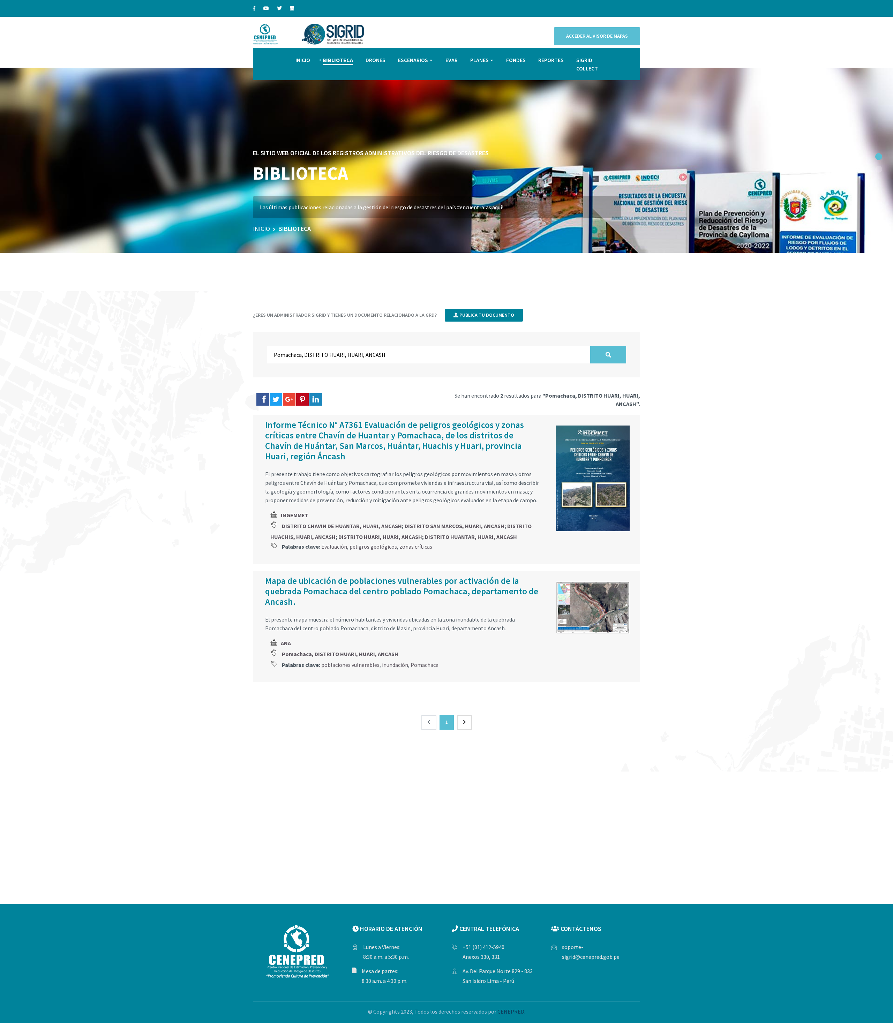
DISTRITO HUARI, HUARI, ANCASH (380, 536)
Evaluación (334, 546)
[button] (879, 156)
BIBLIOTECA (338, 60)
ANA (286, 643)
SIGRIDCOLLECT (587, 64)
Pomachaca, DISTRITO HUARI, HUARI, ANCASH (340, 653)
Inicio (261, 229)
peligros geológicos (373, 546)
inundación (395, 664)
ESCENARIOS (413, 60)
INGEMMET (294, 515)
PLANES (479, 60)
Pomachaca (424, 664)
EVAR (451, 60)
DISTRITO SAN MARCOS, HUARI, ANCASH (454, 525)
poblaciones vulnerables (350, 664)
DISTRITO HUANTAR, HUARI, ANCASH (471, 536)
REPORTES (551, 60)
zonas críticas (415, 546)
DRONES (375, 60)
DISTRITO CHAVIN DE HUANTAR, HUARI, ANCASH (342, 525)
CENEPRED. (511, 1011)
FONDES (516, 60)
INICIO (302, 60)
